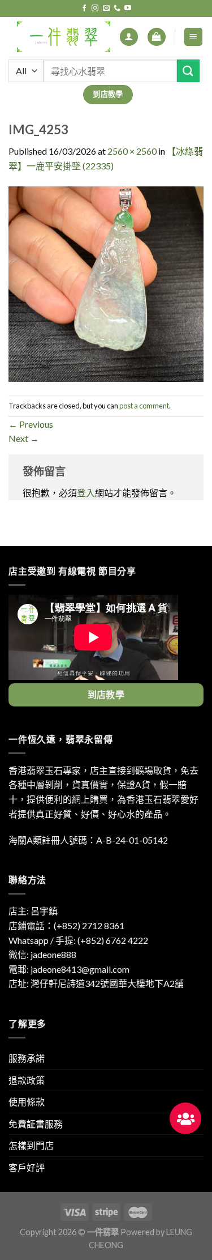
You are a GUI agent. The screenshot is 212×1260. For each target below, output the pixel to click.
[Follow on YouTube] (127, 8)
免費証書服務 (35, 1123)
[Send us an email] (106, 8)
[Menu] (193, 37)
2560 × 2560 (132, 151)
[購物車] (157, 37)
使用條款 (26, 1101)
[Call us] (117, 8)
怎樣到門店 (31, 1145)
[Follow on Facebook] (84, 8)
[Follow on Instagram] (95, 8)
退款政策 (26, 1080)
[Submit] (188, 70)
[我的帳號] (129, 37)
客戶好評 (26, 1167)
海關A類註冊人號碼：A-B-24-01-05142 (88, 840)
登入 (86, 492)
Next (23, 438)
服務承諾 (26, 1058)
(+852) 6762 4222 (112, 940)
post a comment (144, 405)
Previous (30, 424)
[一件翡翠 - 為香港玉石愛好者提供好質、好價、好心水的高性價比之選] (63, 37)
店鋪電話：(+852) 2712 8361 (66, 925)
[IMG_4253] (106, 283)
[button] (185, 1118)
